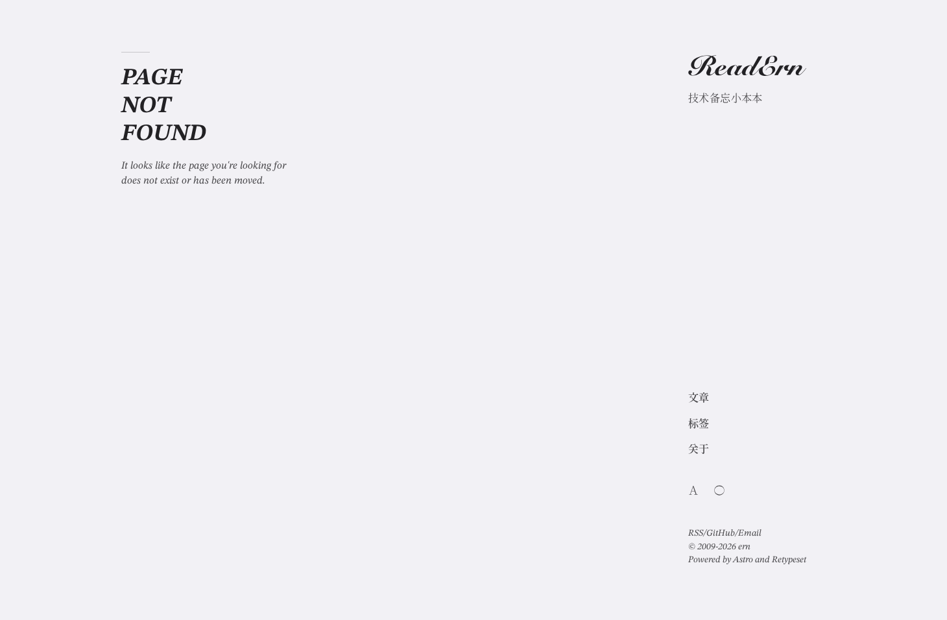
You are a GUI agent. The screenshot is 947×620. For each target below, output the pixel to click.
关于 (699, 450)
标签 (699, 425)
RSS (695, 533)
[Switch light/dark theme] (719, 490)
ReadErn (746, 69)
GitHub (720, 533)
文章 (699, 399)
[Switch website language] (693, 490)
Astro (743, 559)
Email (749, 533)
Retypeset (789, 559)
